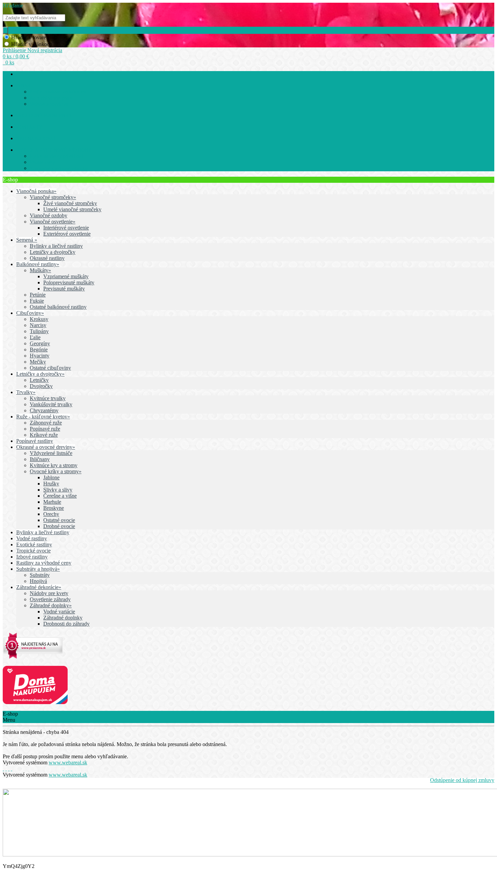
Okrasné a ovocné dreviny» (45, 447)
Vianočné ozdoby (48, 215)
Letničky (39, 380)
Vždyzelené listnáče (51, 453)
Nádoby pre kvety (49, 593)
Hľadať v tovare (28, 37)
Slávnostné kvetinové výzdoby (59, 168)
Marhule (52, 502)
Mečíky (38, 362)
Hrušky (51, 483)
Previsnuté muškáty (64, 288)
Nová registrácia (44, 50)
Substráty (40, 575)
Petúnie (38, 295)
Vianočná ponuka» (36, 191)
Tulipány (39, 331)
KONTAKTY (29, 127)
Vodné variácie (59, 611)
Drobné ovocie (59, 526)
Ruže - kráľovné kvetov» (43, 416)
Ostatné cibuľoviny (50, 368)
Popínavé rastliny (34, 441)
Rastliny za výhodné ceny (43, 563)
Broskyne (53, 508)
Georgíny (40, 343)
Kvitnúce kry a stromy (53, 465)
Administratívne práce (51, 98)
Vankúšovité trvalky (51, 404)
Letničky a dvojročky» (40, 374)
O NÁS (23, 85)
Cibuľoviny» (30, 313)
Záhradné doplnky (62, 617)
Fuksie (37, 301)
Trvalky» (26, 392)
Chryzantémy (44, 410)
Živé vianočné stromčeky (70, 203)
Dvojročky (41, 386)
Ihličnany (40, 459)
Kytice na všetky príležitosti (56, 156)
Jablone (51, 477)
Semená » (26, 240)
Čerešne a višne (60, 496)
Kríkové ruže (44, 435)
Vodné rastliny (31, 538)
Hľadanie (13, 5)
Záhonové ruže (46, 423)
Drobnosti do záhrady (66, 624)
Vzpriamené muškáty (66, 276)
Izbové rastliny (32, 557)
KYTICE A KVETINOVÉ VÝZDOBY (53, 150)
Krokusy (39, 319)
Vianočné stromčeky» (53, 197)
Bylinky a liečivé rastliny (56, 246)
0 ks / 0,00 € (16, 56)
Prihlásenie (15, 50)
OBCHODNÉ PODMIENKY (44, 115)
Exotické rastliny (34, 544)
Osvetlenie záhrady (50, 599)
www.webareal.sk (68, 762)
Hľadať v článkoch (31, 44)
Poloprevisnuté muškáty (68, 282)
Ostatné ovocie (59, 520)
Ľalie (35, 337)
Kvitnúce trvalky (48, 398)
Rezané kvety (42, 162)
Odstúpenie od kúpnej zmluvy (462, 780)
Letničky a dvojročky (52, 252)
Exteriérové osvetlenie (67, 234)
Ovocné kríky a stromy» (55, 471)
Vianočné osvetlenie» (52, 221)
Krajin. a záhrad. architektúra (58, 91)
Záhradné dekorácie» (38, 587)
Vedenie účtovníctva (49, 104)
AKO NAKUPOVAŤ (36, 138)
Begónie (39, 349)
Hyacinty (39, 355)
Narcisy (38, 325)
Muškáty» (40, 270)
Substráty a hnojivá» (38, 569)
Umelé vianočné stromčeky (72, 209)
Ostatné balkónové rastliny (58, 307)
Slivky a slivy (57, 490)
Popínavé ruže (45, 429)
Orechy (51, 514)
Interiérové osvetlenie (66, 228)
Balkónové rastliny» (37, 264)
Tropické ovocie (33, 550)
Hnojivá (38, 581)
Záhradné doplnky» (51, 605)
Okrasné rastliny (47, 258)
